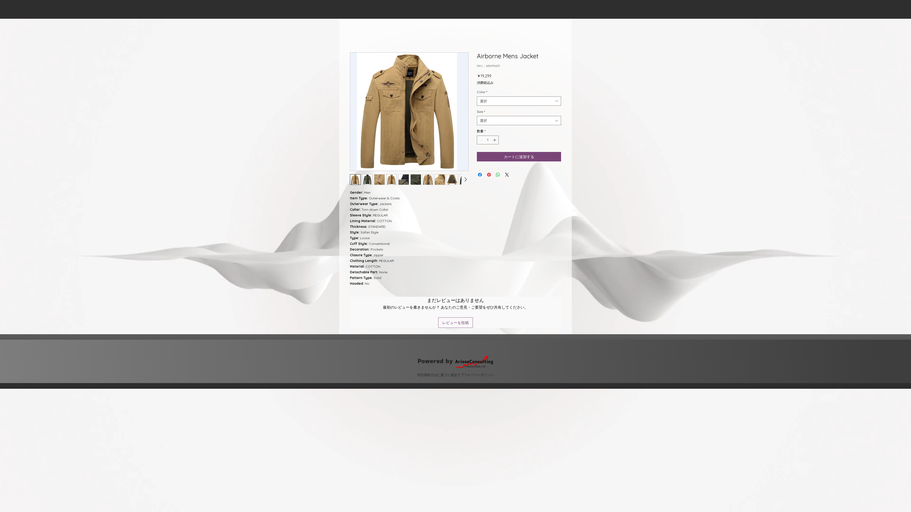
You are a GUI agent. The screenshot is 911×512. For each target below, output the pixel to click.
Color (482, 93)
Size (481, 112)
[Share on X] (507, 175)
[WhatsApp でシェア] (498, 175)
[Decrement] (480, 140)
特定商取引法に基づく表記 (437, 344)
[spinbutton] (487, 140)
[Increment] (495, 140)
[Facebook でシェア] (480, 175)
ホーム (355, 35)
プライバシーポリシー (477, 344)
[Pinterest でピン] (489, 175)
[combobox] (519, 101)
